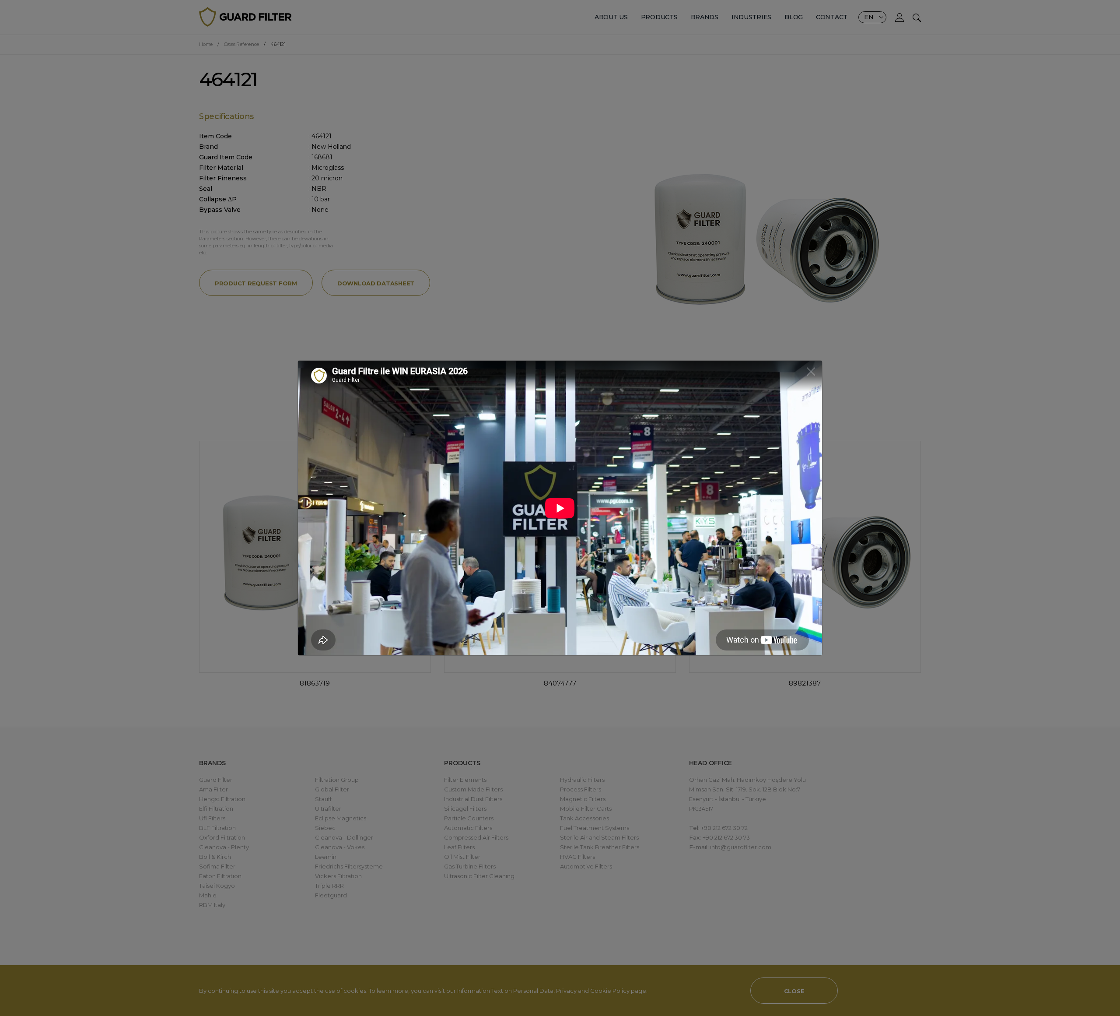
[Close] (811, 371)
